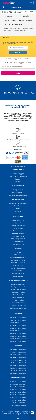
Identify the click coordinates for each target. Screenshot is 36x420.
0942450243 (26, 93)
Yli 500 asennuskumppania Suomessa (18, 140)
